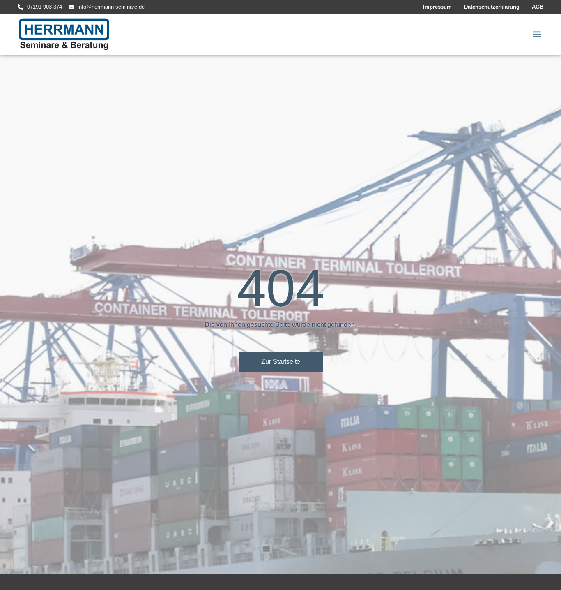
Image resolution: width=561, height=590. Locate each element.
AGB (537, 7)
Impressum (437, 7)
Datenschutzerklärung (492, 7)
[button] (536, 34)
